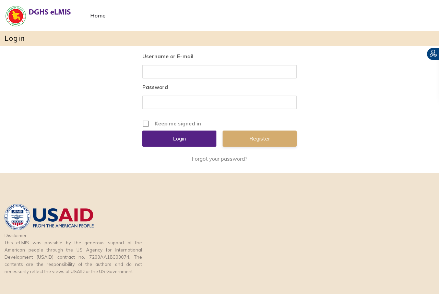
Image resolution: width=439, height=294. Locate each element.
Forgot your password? (220, 159)
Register (259, 138)
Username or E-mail (167, 56)
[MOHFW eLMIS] (43, 15)
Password (155, 87)
